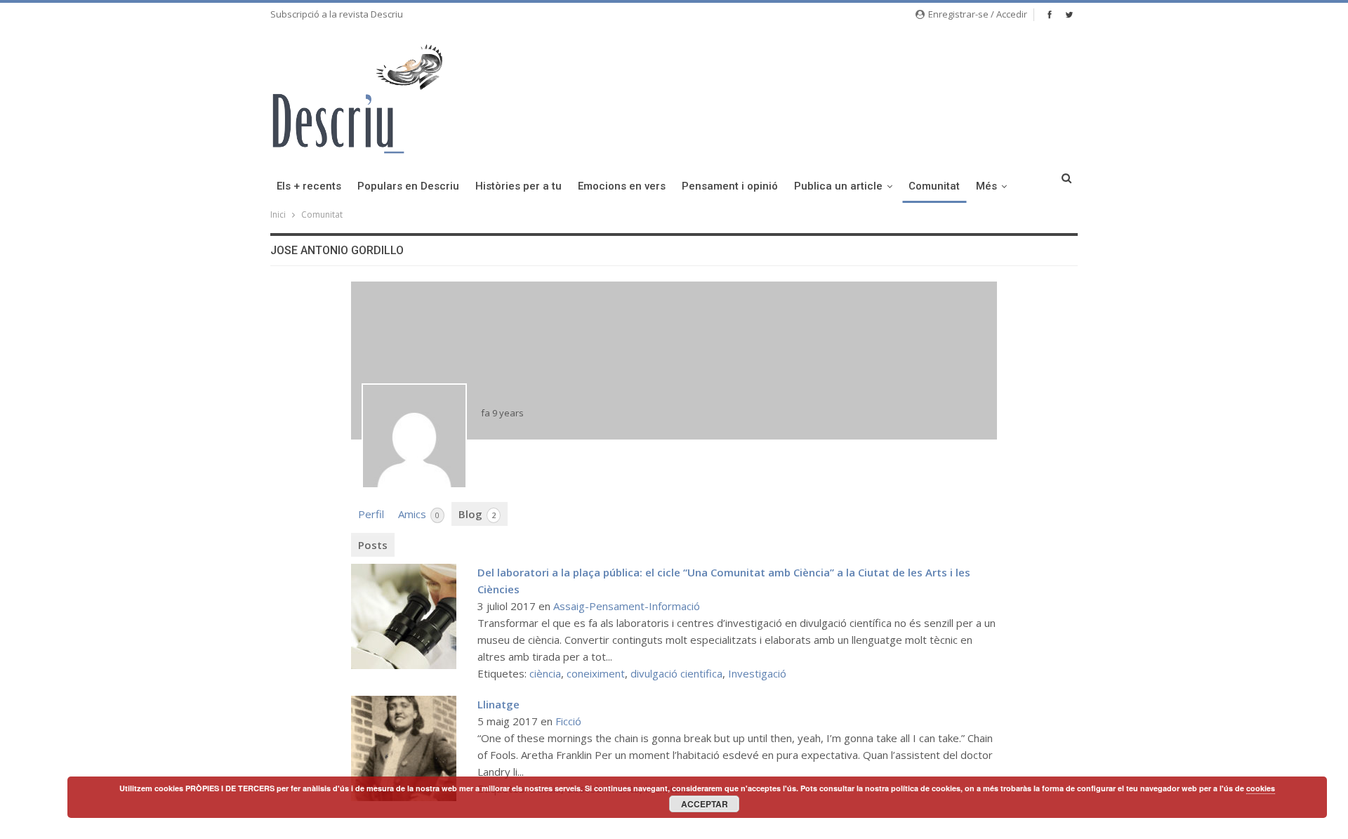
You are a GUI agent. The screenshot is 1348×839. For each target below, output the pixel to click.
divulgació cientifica (676, 673)
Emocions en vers (622, 186)
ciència (545, 673)
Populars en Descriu (408, 186)
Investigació (757, 673)
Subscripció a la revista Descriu (336, 14)
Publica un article (838, 186)
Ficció (568, 721)
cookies (1260, 788)
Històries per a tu (518, 186)
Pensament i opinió (730, 186)
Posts (373, 545)
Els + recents (309, 186)
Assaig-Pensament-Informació (626, 606)
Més (986, 186)
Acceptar (704, 804)
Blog (477, 514)
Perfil (371, 514)
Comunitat (934, 186)
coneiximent (596, 673)
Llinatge (498, 704)
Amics (419, 514)
